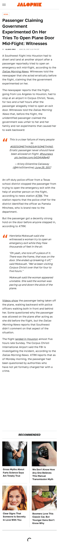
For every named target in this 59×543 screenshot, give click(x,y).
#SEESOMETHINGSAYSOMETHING (31, 146)
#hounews (46, 153)
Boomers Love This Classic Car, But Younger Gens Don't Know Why (43, 518)
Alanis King (10, 49)
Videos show (10, 300)
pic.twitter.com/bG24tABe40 (31, 157)
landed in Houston (26, 338)
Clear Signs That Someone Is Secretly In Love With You (14, 516)
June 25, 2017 (43, 167)
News (6, 14)
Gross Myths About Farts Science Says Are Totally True (13, 472)
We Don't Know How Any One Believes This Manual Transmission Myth (43, 474)
